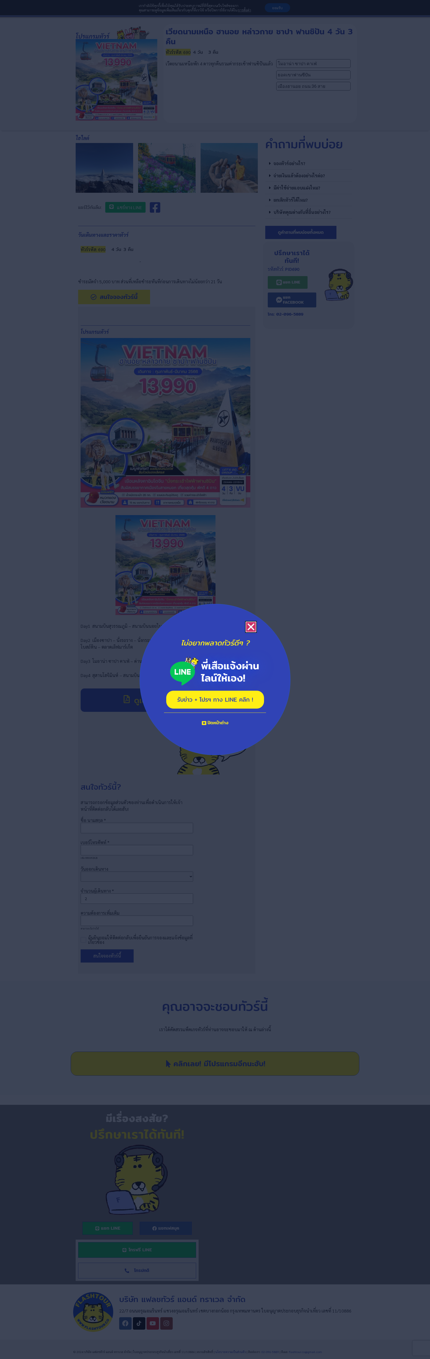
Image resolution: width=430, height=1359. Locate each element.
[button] (251, 627)
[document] (215, 679)
